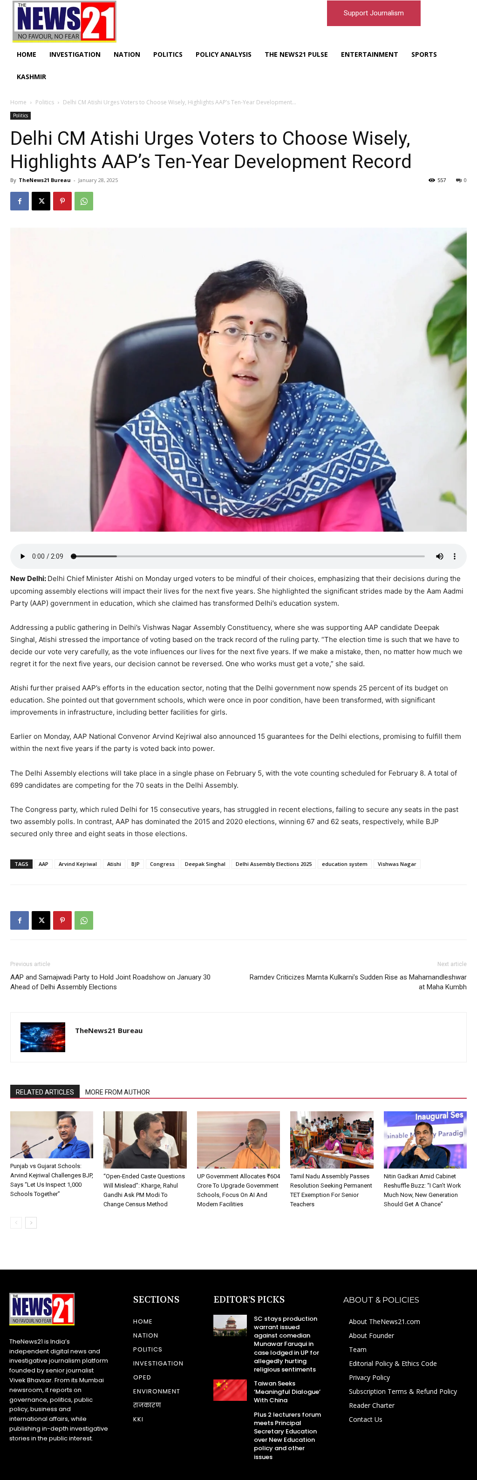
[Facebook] (19, 201)
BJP (135, 863)
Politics (44, 102)
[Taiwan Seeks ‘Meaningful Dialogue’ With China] (230, 1390)
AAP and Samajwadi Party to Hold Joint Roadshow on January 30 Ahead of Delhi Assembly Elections (110, 982)
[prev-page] (16, 1223)
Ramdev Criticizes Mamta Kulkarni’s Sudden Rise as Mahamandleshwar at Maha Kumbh (358, 982)
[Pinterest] (62, 201)
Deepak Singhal (205, 863)
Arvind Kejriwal (78, 863)
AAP (43, 863)
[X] (41, 201)
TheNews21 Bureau (45, 179)
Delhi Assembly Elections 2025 (274, 863)
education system (345, 863)
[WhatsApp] (84, 201)
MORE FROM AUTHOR (117, 1092)
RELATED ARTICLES (45, 1092)
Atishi (114, 863)
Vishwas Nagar (397, 863)
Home (18, 102)
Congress (162, 863)
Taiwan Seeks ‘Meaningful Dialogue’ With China (287, 1392)
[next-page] (31, 1223)
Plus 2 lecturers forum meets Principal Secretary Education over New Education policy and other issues (287, 1435)
